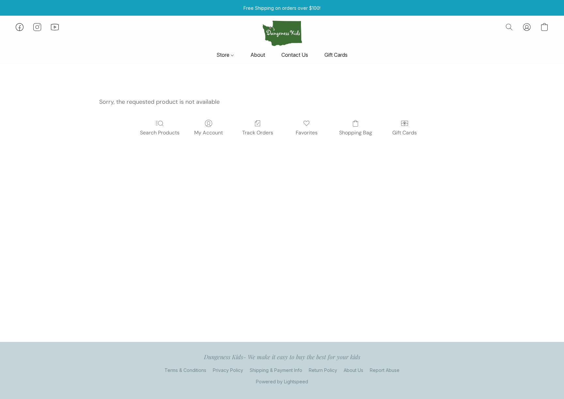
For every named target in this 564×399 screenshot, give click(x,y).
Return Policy (323, 370)
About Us (353, 370)
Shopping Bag (355, 132)
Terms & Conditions (185, 370)
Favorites (307, 132)
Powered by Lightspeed (282, 381)
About (257, 55)
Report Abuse (385, 370)
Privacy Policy (228, 370)
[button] (282, 34)
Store (223, 55)
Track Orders (257, 132)
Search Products (160, 132)
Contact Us (294, 55)
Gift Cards (336, 55)
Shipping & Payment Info (276, 370)
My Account (208, 132)
